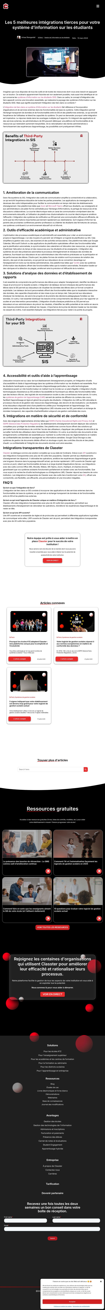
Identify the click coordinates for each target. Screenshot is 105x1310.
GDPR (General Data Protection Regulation (21, 424)
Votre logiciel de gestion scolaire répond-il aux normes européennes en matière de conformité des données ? (75, 643)
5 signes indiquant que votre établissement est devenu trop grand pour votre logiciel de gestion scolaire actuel (28, 703)
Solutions (52, 1045)
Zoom (43, 206)
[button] (101, 1281)
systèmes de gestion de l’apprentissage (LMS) (25, 397)
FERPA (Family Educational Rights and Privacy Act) (70, 421)
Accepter (72, 1302)
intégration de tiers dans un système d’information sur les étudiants (32, 107)
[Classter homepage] (5, 6)
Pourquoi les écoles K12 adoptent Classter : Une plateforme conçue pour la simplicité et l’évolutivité (28, 643)
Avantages (52, 1115)
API (84, 453)
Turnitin (76, 263)
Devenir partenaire (52, 1193)
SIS (84, 475)
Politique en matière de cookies (63, 1306)
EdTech (40, 37)
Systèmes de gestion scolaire (72, 637)
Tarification (52, 1183)
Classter (6, 453)
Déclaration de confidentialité (81, 1306)
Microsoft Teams (55, 206)
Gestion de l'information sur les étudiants (57, 37)
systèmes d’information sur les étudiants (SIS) (37, 97)
